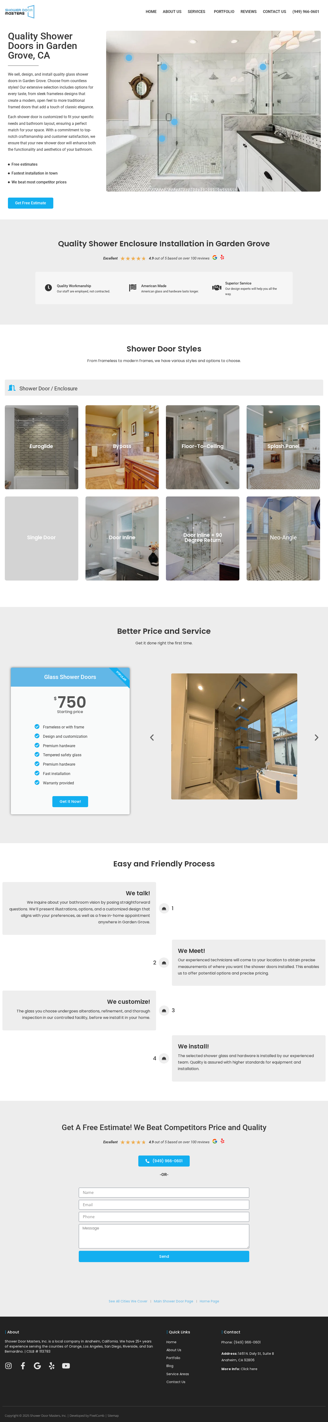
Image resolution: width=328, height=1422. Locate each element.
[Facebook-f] (22, 1365)
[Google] (37, 1365)
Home (151, 11)
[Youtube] (66, 1365)
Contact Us (274, 11)
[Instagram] (8, 1365)
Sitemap (113, 1415)
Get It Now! (70, 801)
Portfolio (224, 11)
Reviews (249, 11)
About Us (172, 11)
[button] (152, 737)
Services (196, 11)
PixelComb (97, 1415)
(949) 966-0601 (305, 11)
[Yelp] (51, 1365)
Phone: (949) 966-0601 (241, 1342)
